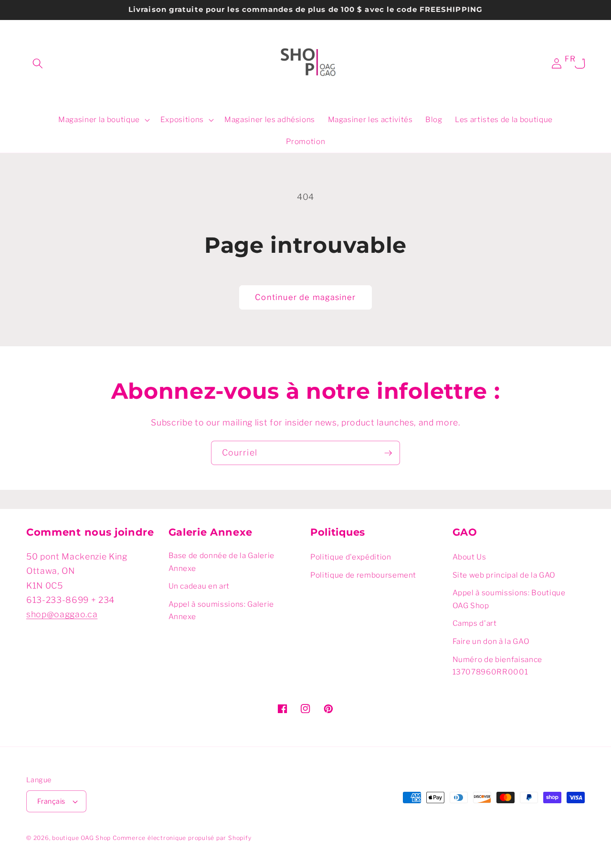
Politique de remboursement (363, 575)
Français (51, 801)
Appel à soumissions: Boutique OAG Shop (509, 599)
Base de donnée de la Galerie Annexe (221, 562)
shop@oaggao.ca (61, 614)
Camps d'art (475, 623)
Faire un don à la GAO (491, 641)
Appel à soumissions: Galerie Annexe (221, 611)
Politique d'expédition (350, 556)
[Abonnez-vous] (388, 453)
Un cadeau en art (199, 586)
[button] (37, 63)
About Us (469, 556)
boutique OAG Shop (81, 837)
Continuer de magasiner (305, 297)
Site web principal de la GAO (504, 575)
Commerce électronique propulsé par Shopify (182, 837)
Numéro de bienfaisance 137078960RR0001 (498, 666)
